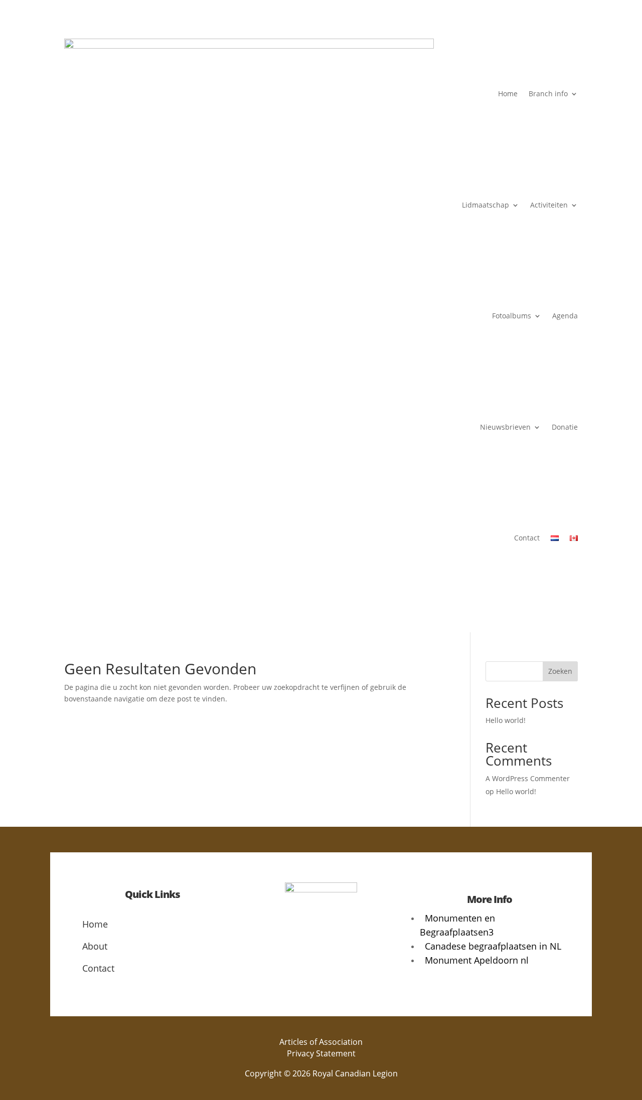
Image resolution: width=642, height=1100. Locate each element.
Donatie (565, 427)
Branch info (548, 93)
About (94, 946)
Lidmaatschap (485, 205)
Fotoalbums (511, 315)
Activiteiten (549, 205)
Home (508, 93)
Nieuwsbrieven (505, 427)
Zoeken (560, 671)
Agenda (565, 315)
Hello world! (506, 720)
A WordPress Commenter (528, 778)
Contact (527, 537)
